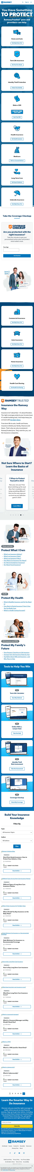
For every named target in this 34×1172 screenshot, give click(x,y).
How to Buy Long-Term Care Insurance (15, 967)
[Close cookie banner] (32, 1166)
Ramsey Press (15, 1148)
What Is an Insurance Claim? (12, 556)
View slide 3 (15, 515)
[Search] (22, 2)
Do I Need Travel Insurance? (12, 565)
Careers (10, 1146)
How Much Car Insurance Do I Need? (15, 560)
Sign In (27, 2)
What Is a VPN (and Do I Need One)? (15, 1047)
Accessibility (26, 1162)
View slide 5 (20, 515)
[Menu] (31, 2)
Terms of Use (22, 1130)
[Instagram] (24, 1153)
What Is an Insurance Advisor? (13, 554)
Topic (3, 829)
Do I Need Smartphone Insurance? (14, 563)
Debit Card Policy (8, 1159)
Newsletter (22, 1146)
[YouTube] (19, 1153)
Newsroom (28, 1146)
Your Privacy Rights (25, 1159)
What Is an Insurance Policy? (12, 558)
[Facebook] (10, 1153)
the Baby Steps (15, 420)
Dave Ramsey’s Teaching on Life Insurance (16, 652)
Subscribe (17, 1126)
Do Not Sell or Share (10, 1162)
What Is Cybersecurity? (10, 1073)
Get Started (17, 255)
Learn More (17, 505)
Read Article (16, 870)
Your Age (6, 247)
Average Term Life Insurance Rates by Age (17, 655)
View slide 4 (18, 515)
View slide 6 (23, 515)
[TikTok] (14, 1153)
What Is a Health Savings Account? (14, 610)
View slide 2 (13, 515)
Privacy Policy (5, 1170)
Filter (17, 846)
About (21, 1148)
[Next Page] (24, 1093)
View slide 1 (10, 515)
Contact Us (16, 1146)
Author (3, 837)
